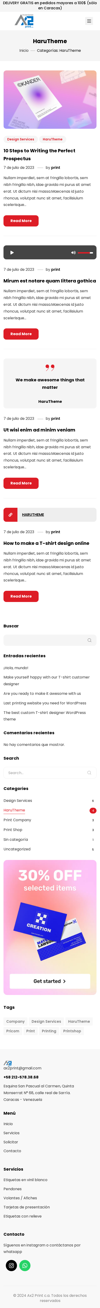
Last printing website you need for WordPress (44, 703)
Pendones (12, 1189)
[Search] (89, 772)
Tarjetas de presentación (26, 1207)
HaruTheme (53, 139)
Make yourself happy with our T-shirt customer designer (46, 681)
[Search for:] (50, 772)
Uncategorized (16, 849)
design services (46, 1021)
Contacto (12, 1151)
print (55, 167)
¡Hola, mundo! (15, 668)
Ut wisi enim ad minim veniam (39, 430)
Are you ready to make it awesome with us (42, 693)
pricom (12, 1031)
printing (49, 1031)
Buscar (11, 626)
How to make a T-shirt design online (46, 543)
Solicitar (10, 1142)
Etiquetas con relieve (22, 1216)
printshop (72, 1031)
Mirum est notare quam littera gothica (49, 281)
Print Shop (12, 829)
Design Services (20, 139)
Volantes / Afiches (20, 1198)
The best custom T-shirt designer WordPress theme (44, 716)
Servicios (11, 1133)
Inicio (8, 1124)
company (15, 1021)
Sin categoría (15, 839)
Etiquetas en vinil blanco (25, 1180)
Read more (21, 220)
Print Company (17, 820)
